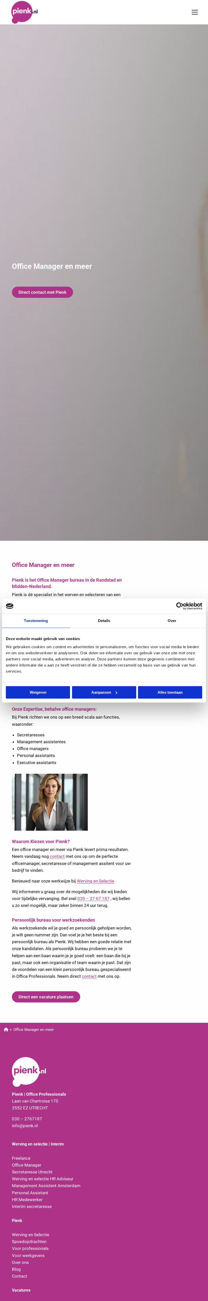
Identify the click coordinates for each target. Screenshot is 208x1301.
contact (57, 856)
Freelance (21, 1158)
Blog (16, 1269)
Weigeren (38, 692)
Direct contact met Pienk (42, 292)
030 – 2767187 (27, 1118)
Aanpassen (101, 692)
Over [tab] (172, 620)
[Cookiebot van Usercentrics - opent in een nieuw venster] (180, 606)
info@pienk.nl (25, 1125)
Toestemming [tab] (36, 620)
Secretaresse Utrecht (32, 1171)
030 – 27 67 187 (93, 898)
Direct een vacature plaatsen (46, 996)
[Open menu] (193, 12)
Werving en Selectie (95, 881)
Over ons (20, 1262)
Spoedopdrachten (29, 1241)
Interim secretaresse (32, 1206)
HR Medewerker (27, 1199)
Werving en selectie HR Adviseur (42, 1178)
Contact (19, 1276)
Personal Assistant (30, 1192)
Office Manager (26, 1165)
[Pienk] (35, 12)
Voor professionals (30, 1248)
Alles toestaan (170, 692)
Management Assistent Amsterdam (46, 1185)
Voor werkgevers (28, 1255)
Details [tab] (104, 620)
